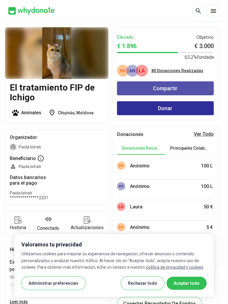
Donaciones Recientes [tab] (143, 148)
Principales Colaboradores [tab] (192, 148)
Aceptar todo (187, 283)
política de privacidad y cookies (174, 267)
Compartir (165, 88)
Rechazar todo (142, 283)
